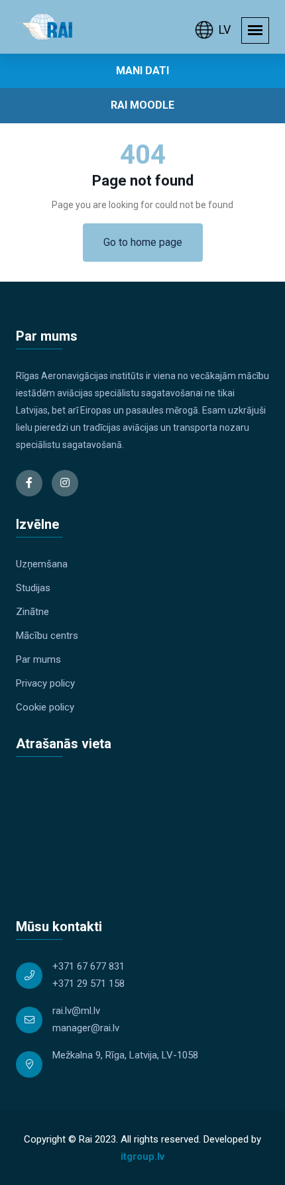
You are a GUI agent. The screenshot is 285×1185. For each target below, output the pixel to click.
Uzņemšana (42, 564)
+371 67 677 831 (88, 966)
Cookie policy (45, 707)
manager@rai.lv (85, 1028)
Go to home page (142, 242)
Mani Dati (142, 70)
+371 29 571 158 (88, 983)
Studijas (33, 588)
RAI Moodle (142, 105)
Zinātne (32, 612)
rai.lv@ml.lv (76, 1011)
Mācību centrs (47, 636)
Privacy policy (45, 683)
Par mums (38, 659)
